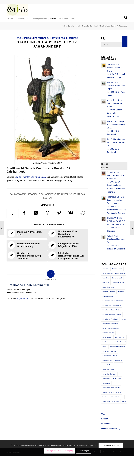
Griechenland (113, 116)
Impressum (106, 423)
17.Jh (19, 38)
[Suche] (9, 10)
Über (103, 414)
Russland (111, 231)
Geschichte (112, 113)
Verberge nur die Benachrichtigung (59, 451)
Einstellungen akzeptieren (110, 445)
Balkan (119, 110)
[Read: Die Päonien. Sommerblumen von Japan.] (103, 83)
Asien (123, 92)
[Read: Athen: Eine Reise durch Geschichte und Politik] (103, 101)
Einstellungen (83, 451)
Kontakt (104, 419)
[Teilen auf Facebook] (24, 213)
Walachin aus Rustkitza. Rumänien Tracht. (116, 239)
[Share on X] (36, 213)
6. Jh (112, 74)
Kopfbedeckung (114, 185)
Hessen (122, 210)
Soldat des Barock (108, 369)
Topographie (106, 383)
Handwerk (121, 291)
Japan (109, 95)
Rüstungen (118, 360)
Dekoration (105, 282)
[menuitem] (9, 10)
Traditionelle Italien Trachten (111, 388)
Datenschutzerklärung (110, 428)
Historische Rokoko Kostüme (111, 305)
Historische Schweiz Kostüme (43, 194)
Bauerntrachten (120, 273)
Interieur (123, 319)
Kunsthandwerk (107, 337)
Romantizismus (107, 360)
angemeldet (22, 298)
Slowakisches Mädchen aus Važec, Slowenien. (116, 175)
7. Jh (117, 74)
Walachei (121, 249)
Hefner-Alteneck (107, 296)
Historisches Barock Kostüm (111, 310)
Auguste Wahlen (107, 273)
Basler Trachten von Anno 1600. (30, 177)
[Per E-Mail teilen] (12, 214)
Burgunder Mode (117, 278)
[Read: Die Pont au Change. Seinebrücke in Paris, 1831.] (103, 122)
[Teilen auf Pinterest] (59, 213)
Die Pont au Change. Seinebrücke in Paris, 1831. (116, 124)
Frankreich (111, 134)
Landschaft (106, 342)
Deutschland (112, 210)
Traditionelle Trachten (116, 213)
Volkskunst (115, 401)
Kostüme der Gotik (108, 333)
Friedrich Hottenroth (108, 291)
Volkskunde (106, 401)
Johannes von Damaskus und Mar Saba (115, 67)
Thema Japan (116, 378)
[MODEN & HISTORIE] (17, 10)
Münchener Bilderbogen (117, 346)
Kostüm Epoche (59, 38)
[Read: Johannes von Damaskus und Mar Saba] (103, 65)
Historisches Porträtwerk (110, 319)
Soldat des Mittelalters (109, 374)
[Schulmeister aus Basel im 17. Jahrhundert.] (2, 228)
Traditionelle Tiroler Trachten (111, 392)
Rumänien (111, 249)
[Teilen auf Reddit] (82, 213)
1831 (112, 131)
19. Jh (117, 92)
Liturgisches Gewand (118, 342)
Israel (122, 74)
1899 (112, 92)
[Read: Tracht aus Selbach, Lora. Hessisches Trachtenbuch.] (103, 198)
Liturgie (118, 77)
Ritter (115, 356)
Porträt (113, 351)
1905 (112, 182)
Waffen (124, 401)
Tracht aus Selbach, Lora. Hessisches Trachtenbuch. (115, 200)
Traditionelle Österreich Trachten (112, 397)
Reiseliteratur (106, 356)
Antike (112, 110)
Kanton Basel (41, 38)
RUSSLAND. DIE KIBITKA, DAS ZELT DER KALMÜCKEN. (116, 221)
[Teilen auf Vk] (71, 213)
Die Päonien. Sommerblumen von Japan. (116, 85)
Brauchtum (105, 278)
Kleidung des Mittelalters (110, 323)
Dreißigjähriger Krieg (118, 282)
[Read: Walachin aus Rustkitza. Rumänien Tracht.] (103, 237)
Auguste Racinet (117, 269)
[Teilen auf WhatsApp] (47, 213)
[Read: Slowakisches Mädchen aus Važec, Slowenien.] (103, 173)
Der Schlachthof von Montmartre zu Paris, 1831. (116, 142)
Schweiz (73, 38)
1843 (112, 245)
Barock (27, 38)
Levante (110, 77)
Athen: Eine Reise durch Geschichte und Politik (116, 103)
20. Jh (117, 182)
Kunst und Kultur (120, 337)
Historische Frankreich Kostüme (112, 301)
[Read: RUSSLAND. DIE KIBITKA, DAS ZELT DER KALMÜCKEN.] (103, 219)
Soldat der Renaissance (110, 365)
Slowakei (111, 188)
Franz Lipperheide (108, 287)
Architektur (105, 269)
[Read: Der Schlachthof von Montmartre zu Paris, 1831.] (103, 140)
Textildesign (106, 378)
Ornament (105, 351)
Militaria (104, 346)
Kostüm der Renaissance (110, 328)
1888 (112, 227)
